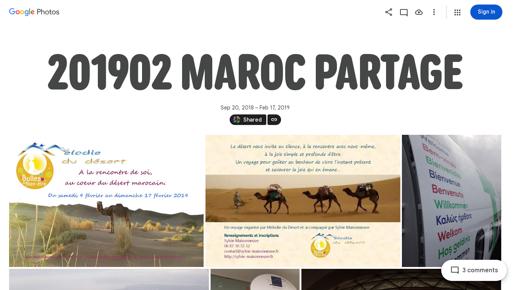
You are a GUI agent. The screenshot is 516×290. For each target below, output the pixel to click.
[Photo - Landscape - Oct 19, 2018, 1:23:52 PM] (302, 201)
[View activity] (403, 12)
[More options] (434, 12)
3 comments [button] (480, 270)
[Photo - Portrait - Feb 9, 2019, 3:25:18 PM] (451, 201)
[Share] (388, 12)
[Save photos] (418, 12)
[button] (457, 12)
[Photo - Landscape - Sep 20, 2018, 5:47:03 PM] (106, 201)
